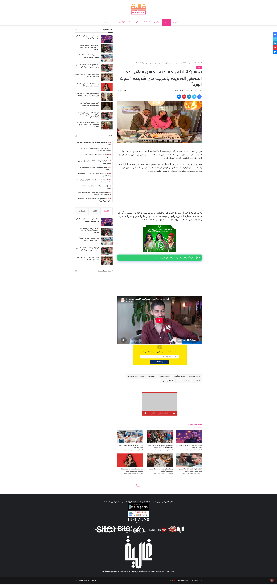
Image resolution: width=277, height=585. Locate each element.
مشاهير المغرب (182, 381)
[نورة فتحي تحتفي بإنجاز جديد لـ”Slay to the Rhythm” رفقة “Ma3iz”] (160, 436)
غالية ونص (157, 22)
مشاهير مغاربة (166, 381)
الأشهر (94, 211)
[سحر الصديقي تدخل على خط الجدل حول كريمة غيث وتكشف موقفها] (107, 97)
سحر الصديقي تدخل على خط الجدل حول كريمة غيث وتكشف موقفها (87, 94)
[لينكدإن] (189, 96)
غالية (171, 580)
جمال (137, 22)
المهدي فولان (164, 376)
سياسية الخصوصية (90, 580)
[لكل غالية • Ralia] (138, 9)
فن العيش (122, 22)
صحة (130, 22)
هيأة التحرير (79, 580)
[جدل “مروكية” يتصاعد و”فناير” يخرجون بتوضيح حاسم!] (130, 436)
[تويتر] (194, 96)
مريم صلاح (197, 91)
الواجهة (151, 376)
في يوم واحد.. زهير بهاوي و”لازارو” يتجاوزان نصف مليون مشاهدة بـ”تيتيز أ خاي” (88, 115)
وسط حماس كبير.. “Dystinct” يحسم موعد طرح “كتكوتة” (161, 470)
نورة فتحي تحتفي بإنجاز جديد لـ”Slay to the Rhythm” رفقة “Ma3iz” (160, 446)
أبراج (113, 22)
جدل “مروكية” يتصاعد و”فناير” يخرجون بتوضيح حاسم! (130, 446)
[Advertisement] (159, 44)
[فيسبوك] (199, 96)
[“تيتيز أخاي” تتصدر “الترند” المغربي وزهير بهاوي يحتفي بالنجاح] (189, 460)
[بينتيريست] (184, 96)
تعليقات (82, 211)
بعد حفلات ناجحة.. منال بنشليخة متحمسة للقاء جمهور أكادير (132, 470)
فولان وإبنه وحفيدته (135, 376)
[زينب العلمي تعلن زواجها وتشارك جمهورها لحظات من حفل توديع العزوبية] (107, 125)
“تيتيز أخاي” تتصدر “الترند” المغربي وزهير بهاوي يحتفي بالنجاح (190, 470)
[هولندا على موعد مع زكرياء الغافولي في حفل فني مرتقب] (189, 436)
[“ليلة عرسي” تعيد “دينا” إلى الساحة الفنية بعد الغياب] (107, 106)
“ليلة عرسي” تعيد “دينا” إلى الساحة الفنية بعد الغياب (89, 104)
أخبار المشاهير (179, 376)
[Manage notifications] (272, 580)
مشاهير (167, 22)
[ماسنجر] (179, 96)
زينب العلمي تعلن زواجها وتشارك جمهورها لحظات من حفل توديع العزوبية (88, 124)
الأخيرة (106, 211)
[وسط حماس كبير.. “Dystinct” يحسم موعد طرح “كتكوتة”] (160, 460)
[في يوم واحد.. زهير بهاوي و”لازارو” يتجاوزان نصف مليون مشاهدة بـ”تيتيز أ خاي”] (107, 116)
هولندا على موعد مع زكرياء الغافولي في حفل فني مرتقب (189, 446)
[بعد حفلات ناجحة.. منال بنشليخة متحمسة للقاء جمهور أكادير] (130, 460)
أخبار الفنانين (194, 376)
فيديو (105, 22)
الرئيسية (175, 22)
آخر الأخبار (147, 22)
